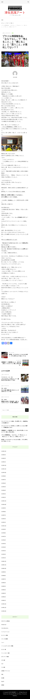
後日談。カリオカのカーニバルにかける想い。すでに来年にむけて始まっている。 (14, 440)
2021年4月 (3, 547)
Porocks (3, 624)
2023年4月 (3, 490)
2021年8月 (3, 532)
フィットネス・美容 (5, 653)
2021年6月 (3, 540)
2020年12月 (3, 561)
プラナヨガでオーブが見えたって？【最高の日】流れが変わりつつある (10, 379)
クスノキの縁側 (4, 638)
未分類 (5, 388)
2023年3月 (3, 493)
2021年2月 (3, 554)
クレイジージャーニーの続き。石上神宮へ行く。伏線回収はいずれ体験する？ (14, 422)
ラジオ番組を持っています (10, 239)
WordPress (15, 695)
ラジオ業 (3, 667)
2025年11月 (3, 451)
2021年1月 (3, 557)
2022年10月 (3, 504)
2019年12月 (3, 604)
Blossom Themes (18, 694)
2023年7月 (3, 479)
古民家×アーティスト (5, 670)
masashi (15, 77)
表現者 (2, 685)
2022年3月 (3, 518)
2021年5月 (3, 543)
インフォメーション (5, 631)
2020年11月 (3, 564)
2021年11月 (3, 525)
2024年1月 (3, 461)
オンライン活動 (4, 635)
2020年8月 (3, 575)
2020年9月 (3, 572)
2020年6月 (3, 582)
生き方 (2, 681)
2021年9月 (3, 529)
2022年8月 (3, 511)
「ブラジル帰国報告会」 (7, 126)
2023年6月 (3, 483)
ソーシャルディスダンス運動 (7, 646)
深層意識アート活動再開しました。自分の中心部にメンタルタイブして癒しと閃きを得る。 (14, 431)
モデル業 (3, 660)
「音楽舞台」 (10, 200)
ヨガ (9, 377)
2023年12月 (3, 465)
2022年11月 (3, 501)
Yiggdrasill (4, 377)
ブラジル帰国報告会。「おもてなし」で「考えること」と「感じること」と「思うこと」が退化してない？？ (14, 435)
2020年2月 (3, 596)
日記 (12, 33)
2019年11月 (3, 607)
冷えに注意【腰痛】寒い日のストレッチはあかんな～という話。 (10, 391)
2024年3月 (3, 454)
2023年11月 (3, 469)
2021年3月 (3, 550)
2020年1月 (3, 600)
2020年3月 (3, 593)
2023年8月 (3, 476)
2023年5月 (3, 486)
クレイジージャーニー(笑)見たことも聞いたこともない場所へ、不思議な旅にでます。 (14, 426)
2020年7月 (3, 579)
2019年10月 (3, 611)
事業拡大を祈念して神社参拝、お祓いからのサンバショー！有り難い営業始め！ (10, 402)
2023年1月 (3, 497)
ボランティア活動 (5, 656)
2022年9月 (3, 508)
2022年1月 (3, 522)
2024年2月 (3, 458)
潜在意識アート (15, 12)
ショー (2, 642)
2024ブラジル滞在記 (5, 621)
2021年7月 (3, 536)
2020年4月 (3, 589)
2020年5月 (3, 586)
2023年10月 (3, 472)
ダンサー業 (3, 649)
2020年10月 (3, 568)
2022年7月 (3, 515)
